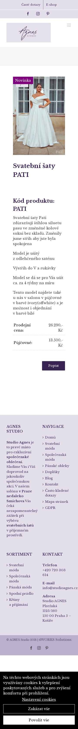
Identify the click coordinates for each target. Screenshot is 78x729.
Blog (49, 478)
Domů (50, 437)
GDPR (50, 508)
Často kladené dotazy (57, 493)
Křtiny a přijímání (18, 602)
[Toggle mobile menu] (69, 25)
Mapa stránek (56, 502)
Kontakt (51, 484)
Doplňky (52, 472)
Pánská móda (20, 587)
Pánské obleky (57, 466)
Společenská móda (55, 457)
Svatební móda (52, 446)
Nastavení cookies (39, 699)
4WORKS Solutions (55, 640)
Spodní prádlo (21, 593)
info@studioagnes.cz (60, 588)
